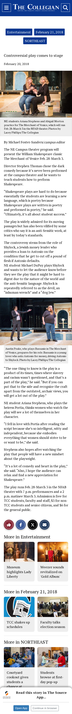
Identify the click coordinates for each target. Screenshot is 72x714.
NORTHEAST (35, 41)
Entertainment (19, 32)
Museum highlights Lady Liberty (19, 572)
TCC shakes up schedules (18, 624)
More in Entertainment (27, 537)
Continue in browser (45, 708)
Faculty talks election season (52, 624)
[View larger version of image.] (36, 94)
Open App (21, 708)
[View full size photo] (38, 321)
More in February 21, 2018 (30, 592)
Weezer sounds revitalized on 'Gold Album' (52, 572)
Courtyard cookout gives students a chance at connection (17, 681)
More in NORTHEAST (26, 642)
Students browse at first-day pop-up (51, 677)
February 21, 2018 (49, 32)
